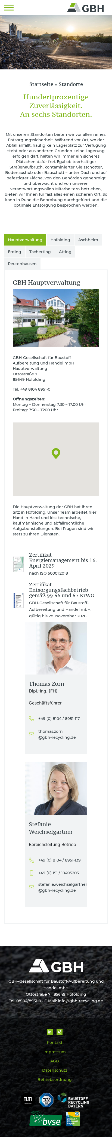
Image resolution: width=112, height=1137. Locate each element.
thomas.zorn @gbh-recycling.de (57, 734)
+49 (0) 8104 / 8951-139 (59, 860)
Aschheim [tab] (88, 239)
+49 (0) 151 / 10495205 (58, 873)
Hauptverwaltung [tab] (25, 239)
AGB (54, 1061)
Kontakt (55, 1042)
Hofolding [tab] (60, 239)
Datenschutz (54, 1070)
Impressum (54, 1051)
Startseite (41, 84)
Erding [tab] (14, 251)
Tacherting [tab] (40, 251)
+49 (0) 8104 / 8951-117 (59, 718)
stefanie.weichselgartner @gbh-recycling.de (60, 887)
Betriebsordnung (55, 1079)
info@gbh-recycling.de (80, 1000)
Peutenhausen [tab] (22, 263)
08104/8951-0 (28, 1000)
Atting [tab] (65, 251)
